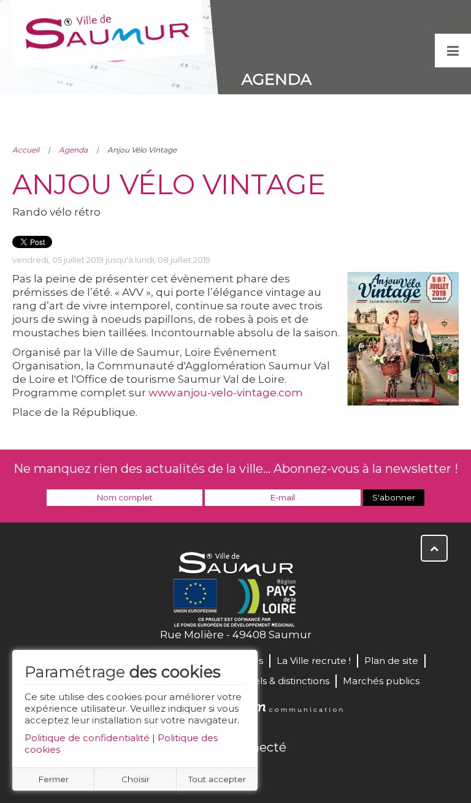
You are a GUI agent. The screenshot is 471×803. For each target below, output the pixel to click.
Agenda (73, 149)
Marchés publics (381, 681)
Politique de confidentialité (87, 738)
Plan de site (391, 660)
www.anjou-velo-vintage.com (225, 392)
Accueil (25, 149)
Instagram (276, 774)
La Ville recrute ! (314, 660)
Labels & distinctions (282, 681)
